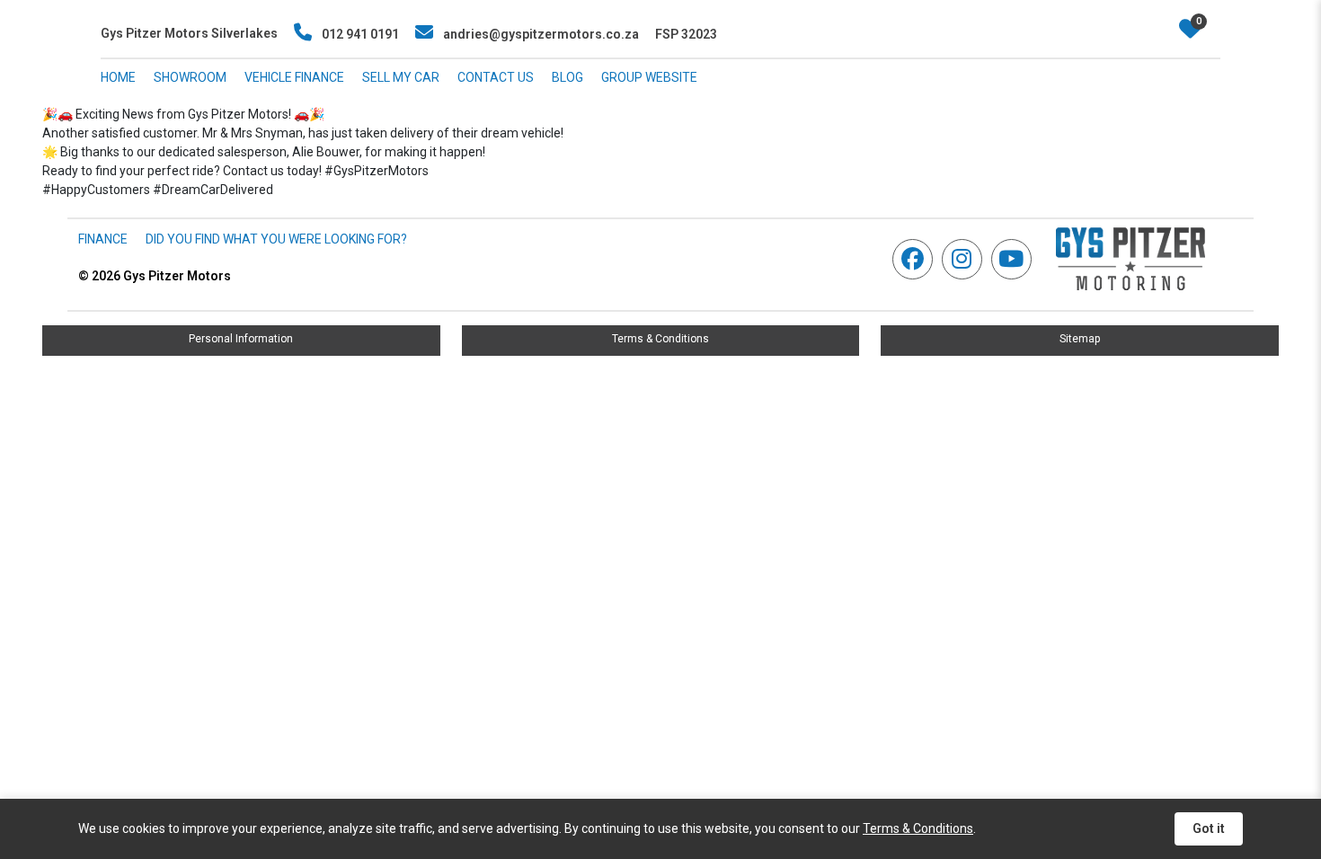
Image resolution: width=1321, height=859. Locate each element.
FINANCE (103, 239)
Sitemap (1079, 338)
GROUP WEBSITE (649, 77)
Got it (1208, 828)
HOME (118, 77)
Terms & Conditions (660, 338)
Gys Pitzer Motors (154, 276)
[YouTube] (1016, 259)
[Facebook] (917, 259)
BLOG (567, 77)
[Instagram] (966, 259)
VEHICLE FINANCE (294, 77)
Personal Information (241, 338)
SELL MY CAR (400, 77)
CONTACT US (495, 77)
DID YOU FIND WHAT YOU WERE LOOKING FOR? (276, 239)
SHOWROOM (190, 77)
